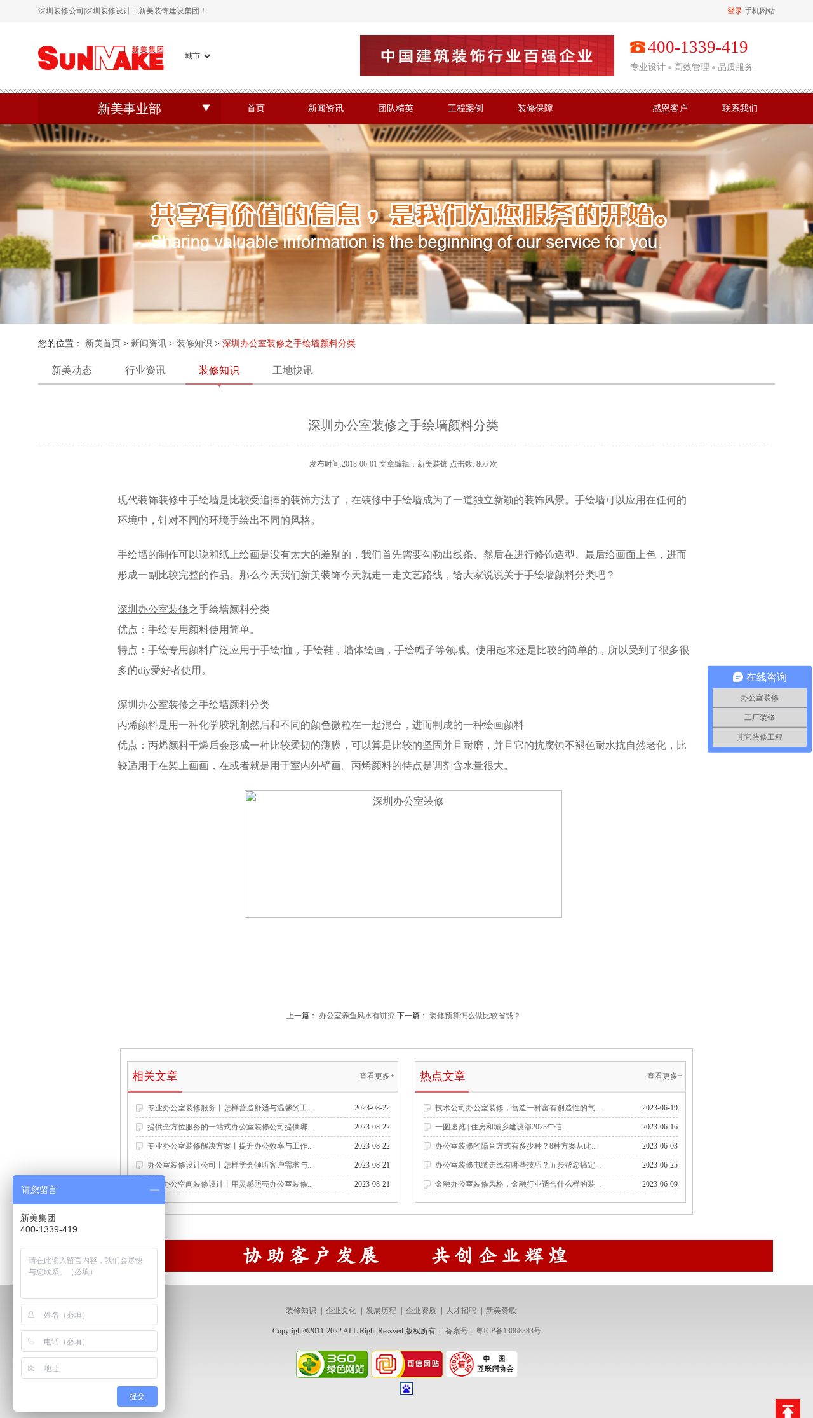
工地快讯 (292, 370)
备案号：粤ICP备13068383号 (493, 1330)
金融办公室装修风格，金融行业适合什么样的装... (518, 1184)
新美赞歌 (501, 1310)
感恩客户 (670, 108)
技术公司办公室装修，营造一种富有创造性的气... (518, 1107)
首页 (256, 108)
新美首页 (103, 343)
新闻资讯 (326, 108)
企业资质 (421, 1310)
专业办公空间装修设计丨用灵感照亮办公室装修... (230, 1184)
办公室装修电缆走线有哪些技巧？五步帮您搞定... (518, 1165)
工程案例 (465, 108)
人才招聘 (461, 1310)
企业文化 (341, 1310)
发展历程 (381, 1310)
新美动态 (71, 370)
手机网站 (759, 10)
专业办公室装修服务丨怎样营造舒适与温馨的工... (230, 1107)
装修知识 (194, 343)
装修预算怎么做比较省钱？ (475, 1015)
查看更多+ (376, 1076)
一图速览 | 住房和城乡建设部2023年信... (501, 1126)
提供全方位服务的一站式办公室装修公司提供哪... (230, 1126)
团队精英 (395, 108)
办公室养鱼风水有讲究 (357, 1015)
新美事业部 (129, 109)
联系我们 (740, 108)
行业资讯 (145, 370)
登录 (734, 10)
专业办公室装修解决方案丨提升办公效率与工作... (230, 1146)
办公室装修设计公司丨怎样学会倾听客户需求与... (230, 1165)
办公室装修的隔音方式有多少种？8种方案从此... (516, 1146)
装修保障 (535, 108)
